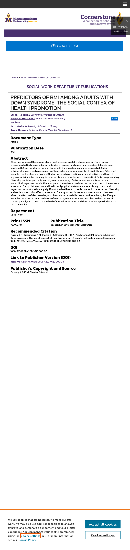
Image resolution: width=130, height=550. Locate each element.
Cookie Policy (27, 540)
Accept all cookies (103, 524)
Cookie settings (30, 536)
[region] (65, 529)
